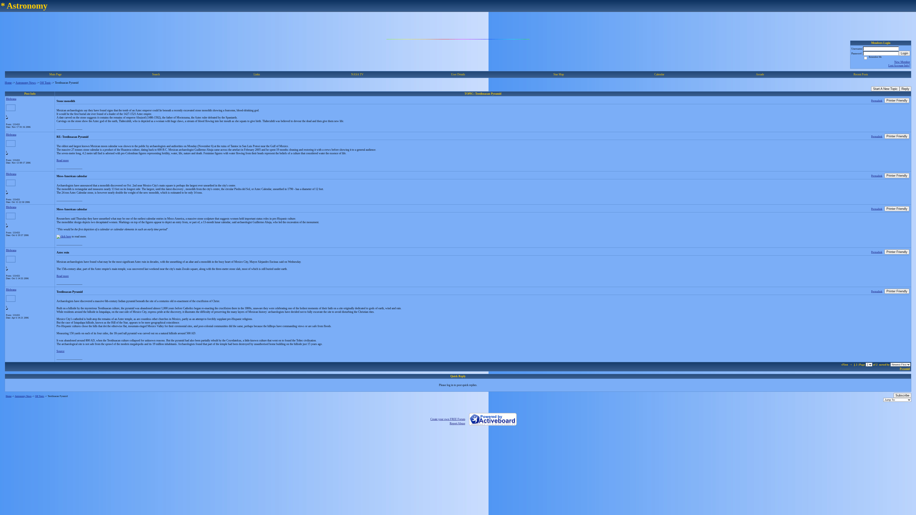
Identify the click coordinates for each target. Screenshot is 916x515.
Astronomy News (26, 82)
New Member (902, 62)
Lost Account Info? (899, 65)
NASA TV (357, 74)
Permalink (876, 100)
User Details (458, 74)
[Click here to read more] (64, 236)
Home (8, 82)
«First (845, 364)
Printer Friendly (896, 100)
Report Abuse (457, 423)
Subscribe (902, 395)
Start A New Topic (885, 89)
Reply (905, 89)
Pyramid (905, 368)
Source (60, 351)
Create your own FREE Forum (447, 419)
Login (904, 53)
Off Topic (45, 82)
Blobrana (11, 99)
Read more (63, 160)
